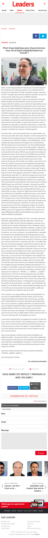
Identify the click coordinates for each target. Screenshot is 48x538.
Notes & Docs (30, 10)
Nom (3, 413)
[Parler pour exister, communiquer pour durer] (33, 468)
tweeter (43, 36)
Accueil (3, 29)
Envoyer (41, 453)
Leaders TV (20, 511)
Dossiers (13, 511)
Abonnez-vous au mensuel (34, 528)
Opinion (19, 10)
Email (3, 422)
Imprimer (35, 369)
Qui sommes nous (5, 526)
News (12, 10)
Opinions (12, 29)
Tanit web (36, 534)
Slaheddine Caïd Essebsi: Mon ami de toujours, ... (35, 487)
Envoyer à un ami (18, 369)
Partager (36, 36)
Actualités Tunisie (5, 521)
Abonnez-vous (36, 386)
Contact (29, 526)
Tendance (40, 511)
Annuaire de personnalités (8, 524)
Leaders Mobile (5, 528)
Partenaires (7, 511)
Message (5, 430)
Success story (28, 511)
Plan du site (30, 524)
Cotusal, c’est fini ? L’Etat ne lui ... (12, 486)
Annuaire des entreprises (33, 521)
